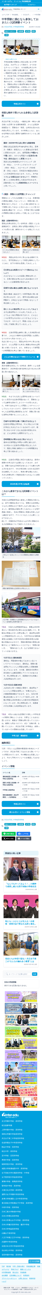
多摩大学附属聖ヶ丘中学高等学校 (15, 1198)
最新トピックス (25, 1269)
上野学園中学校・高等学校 (12, 1130)
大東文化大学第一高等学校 (12, 1190)
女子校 (28, 31)
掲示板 (8, 1266)
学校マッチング (11, 5)
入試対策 (20, 31)
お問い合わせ (23, 1278)
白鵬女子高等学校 (9, 1233)
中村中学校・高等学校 (10, 1207)
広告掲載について (15, 1275)
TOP (3, 1266)
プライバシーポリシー (9, 1278)
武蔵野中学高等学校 (9, 1242)
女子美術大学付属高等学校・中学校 (15, 1173)
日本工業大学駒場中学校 (11, 1211)
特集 (38, 1266)
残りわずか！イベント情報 (19, 812)
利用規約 (26, 1275)
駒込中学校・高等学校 (10, 1147)
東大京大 (15, 1272)
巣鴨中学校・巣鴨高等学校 (12, 1181)
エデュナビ (5, 1269)
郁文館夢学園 (7, 1125)
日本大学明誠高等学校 (10, 1229)
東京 (33, 31)
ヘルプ (4, 1281)
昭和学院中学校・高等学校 (12, 1164)
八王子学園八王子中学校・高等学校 (15, 1237)
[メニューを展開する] (38, 9)
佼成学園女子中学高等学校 (12, 1142)
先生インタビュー (10, 31)
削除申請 (32, 1278)
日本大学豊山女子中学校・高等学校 (15, 1220)
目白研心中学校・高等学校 (12, 1250)
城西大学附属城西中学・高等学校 (15, 1168)
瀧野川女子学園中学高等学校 (13, 1194)
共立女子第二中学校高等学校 (14, 27)
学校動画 (23, 1272)
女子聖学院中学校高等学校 (12, 1177)
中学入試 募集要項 (19, 735)
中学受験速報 (6, 1272)
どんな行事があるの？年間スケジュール (19, 357)
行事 (6, 35)
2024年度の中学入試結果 (19, 484)
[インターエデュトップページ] (21, 1115)
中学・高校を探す (19, 1266)
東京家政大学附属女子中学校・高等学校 (17, 1203)
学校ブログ (15, 1269)
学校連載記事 (30, 1266)
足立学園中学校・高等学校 (12, 1121)
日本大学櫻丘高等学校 (10, 1216)
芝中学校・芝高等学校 (10, 1155)
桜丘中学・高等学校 (9, 1151)
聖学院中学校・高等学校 (11, 1186)
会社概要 (5, 1275)
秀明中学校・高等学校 (10, 1160)
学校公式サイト (20, 104)
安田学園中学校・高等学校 (12, 1255)
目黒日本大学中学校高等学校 (13, 1246)
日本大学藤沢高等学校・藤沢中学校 (15, 1224)
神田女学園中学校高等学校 (12, 1134)
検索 (34, 974)
